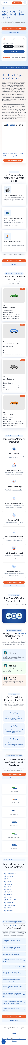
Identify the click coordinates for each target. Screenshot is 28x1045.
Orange (9, 879)
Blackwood (10, 902)
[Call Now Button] (3, 1042)
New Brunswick (11, 873)
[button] (14, 616)
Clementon (10, 876)
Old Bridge (10, 892)
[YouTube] (15, 1034)
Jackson (9, 881)
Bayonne (9, 894)
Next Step (14, 51)
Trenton (9, 887)
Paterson (9, 897)
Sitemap (14, 1041)
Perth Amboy (11, 905)
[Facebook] (12, 1034)
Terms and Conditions (19, 1039)
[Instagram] (14, 1034)
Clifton (9, 908)
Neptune (9, 884)
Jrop (16, 1028)
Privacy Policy (6, 1039)
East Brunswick (11, 900)
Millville (9, 889)
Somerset (10, 910)
